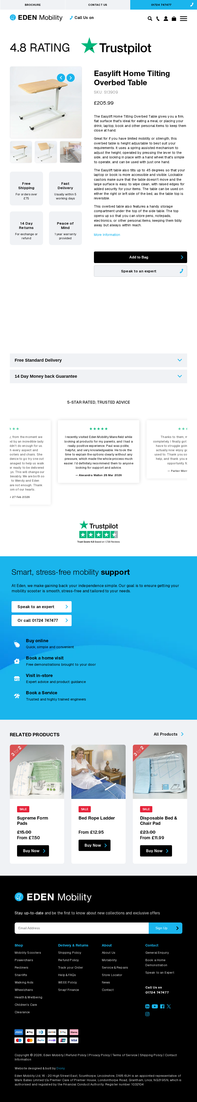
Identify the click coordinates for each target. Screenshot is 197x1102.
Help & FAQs (67, 975)
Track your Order (70, 967)
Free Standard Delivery (38, 360)
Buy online (37, 640)
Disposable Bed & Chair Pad (158, 820)
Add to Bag (138, 257)
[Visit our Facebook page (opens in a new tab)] (162, 1007)
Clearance (22, 1012)
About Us (108, 953)
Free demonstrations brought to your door (61, 664)
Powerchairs (24, 960)
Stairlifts (21, 975)
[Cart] (173, 19)
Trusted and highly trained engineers (56, 699)
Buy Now (31, 850)
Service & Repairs (115, 967)
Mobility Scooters (28, 953)
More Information (107, 235)
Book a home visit (44, 658)
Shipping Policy (69, 953)
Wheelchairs (24, 990)
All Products (166, 734)
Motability (109, 960)
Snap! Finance (68, 990)
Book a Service (41, 692)
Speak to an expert (138, 271)
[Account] (165, 19)
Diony (60, 1068)
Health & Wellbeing (28, 997)
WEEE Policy (67, 982)
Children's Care (26, 1005)
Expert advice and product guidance (56, 681)
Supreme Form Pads (32, 820)
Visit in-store (39, 675)
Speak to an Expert (159, 972)
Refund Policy (68, 960)
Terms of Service (125, 1055)
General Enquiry (157, 953)
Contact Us (97, 4)
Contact (108, 990)
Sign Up (161, 928)
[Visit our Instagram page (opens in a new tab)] (147, 1015)
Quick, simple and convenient (50, 647)
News (106, 982)
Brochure (33, 4)
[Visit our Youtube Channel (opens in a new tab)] (155, 1007)
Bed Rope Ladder (97, 818)
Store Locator (112, 975)
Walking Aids (24, 982)
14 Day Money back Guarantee (46, 376)
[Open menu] (183, 18)
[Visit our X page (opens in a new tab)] (169, 1007)
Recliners (21, 967)
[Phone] (156, 18)
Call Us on (84, 17)
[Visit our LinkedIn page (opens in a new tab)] (147, 1007)
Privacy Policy (99, 1055)
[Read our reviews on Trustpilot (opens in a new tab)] (80, 48)
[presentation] (61, 78)
